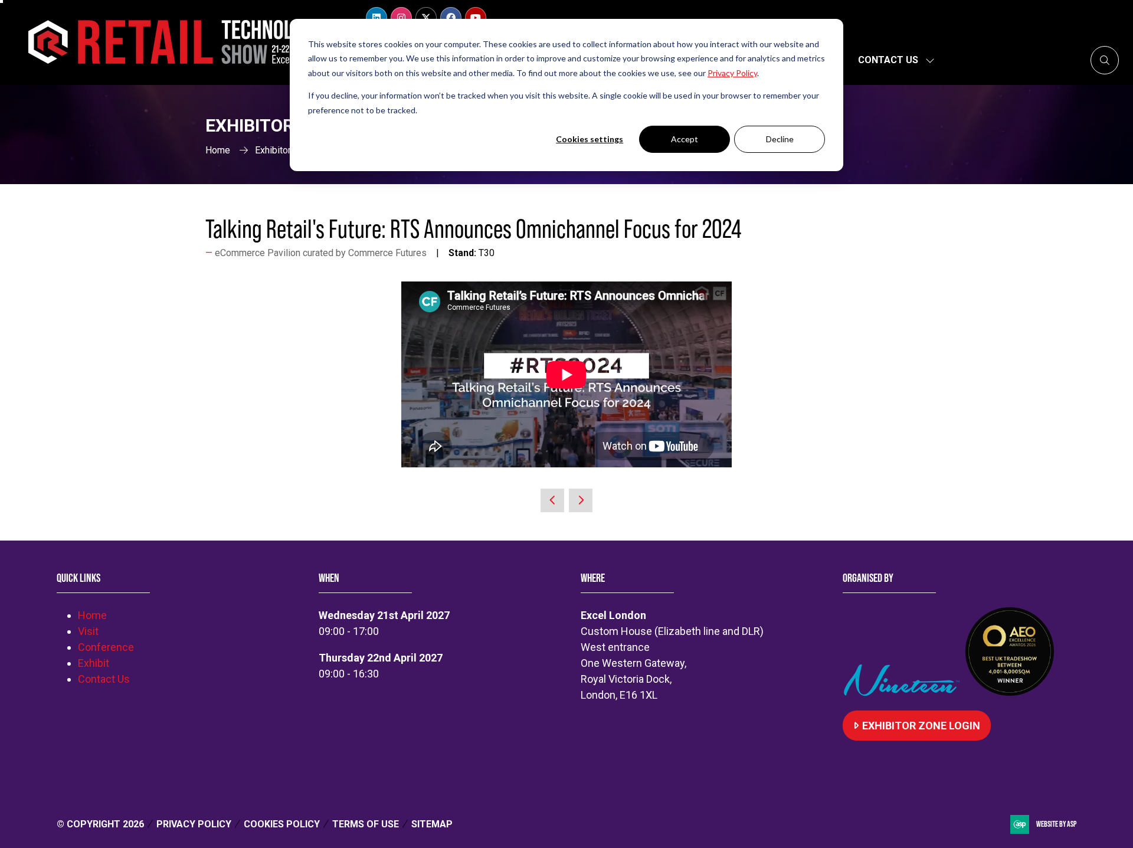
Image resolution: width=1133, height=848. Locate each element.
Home (217, 150)
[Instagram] (401, 17)
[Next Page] (580, 500)
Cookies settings (589, 139)
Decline (780, 139)
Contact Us (888, 60)
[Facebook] (450, 17)
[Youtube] (475, 17)
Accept (684, 139)
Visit (88, 631)
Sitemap (432, 824)
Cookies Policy (282, 824)
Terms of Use (365, 824)
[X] (426, 17)
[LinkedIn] (376, 17)
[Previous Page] (552, 500)
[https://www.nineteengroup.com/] (904, 692)
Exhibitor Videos (289, 150)
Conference (106, 647)
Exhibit (93, 663)
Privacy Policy (193, 824)
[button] (1105, 60)
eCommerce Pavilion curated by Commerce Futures (321, 252)
